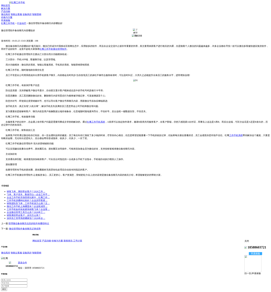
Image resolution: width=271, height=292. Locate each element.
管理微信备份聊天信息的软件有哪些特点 (28, 223)
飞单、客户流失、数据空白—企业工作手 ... (28, 194)
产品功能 (5, 11)
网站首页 (5, 5)
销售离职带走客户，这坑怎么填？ (24, 215)
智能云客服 (16, 14)
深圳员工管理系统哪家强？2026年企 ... (26, 218)
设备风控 (27, 14)
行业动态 (21, 23)
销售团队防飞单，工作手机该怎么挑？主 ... (28, 203)
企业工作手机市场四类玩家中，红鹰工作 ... (28, 197)
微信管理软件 (60, 49)
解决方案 (5, 8)
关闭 (246, 241)
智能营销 (36, 14)
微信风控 (5, 14)
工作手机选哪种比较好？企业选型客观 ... (27, 200)
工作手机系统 (236, 135)
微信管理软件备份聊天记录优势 (25, 228)
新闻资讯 (68, 241)
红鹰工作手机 (8, 23)
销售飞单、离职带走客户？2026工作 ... (26, 191)
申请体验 (5, 20)
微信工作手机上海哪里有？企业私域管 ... (27, 206)
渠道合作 (22, 262)
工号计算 (77, 241)
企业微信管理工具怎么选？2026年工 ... (26, 212)
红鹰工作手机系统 (96, 122)
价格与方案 (6, 17)
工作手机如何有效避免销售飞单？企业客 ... (28, 209)
